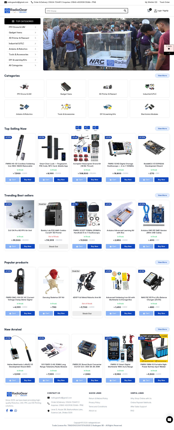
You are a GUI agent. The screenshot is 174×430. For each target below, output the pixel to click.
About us (92, 410)
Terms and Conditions (98, 406)
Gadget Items (15, 32)
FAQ (132, 410)
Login (160, 11)
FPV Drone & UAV (17, 27)
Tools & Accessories (18, 54)
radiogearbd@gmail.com (61, 398)
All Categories (16, 65)
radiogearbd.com (94, 423)
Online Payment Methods (141, 402)
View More (162, 76)
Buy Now (27, 180)
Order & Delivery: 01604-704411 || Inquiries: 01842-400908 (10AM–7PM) (67, 403)
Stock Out (53, 246)
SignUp (165, 11)
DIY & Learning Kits (18, 60)
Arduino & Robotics (18, 49)
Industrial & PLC (16, 43)
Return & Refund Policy (98, 398)
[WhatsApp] (15, 410)
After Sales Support (139, 406)
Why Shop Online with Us (141, 398)
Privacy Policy (94, 402)
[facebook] (7, 410)
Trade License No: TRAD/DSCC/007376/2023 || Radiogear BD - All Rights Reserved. (87, 425)
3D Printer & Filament (19, 38)
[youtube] (11, 410)
